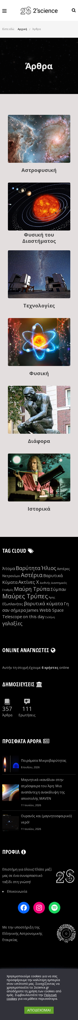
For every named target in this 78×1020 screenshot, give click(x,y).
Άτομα (8, 568)
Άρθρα (36, 29)
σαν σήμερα (14, 610)
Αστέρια (31, 575)
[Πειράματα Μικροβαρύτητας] (10, 764)
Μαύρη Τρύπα (32, 589)
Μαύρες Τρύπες (25, 596)
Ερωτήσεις (27, 715)
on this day (34, 616)
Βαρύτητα (28, 568)
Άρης (52, 597)
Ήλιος (48, 568)
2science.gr (41, 987)
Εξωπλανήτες (12, 604)
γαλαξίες (12, 623)
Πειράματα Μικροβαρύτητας (43, 760)
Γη (66, 603)
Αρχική (22, 29)
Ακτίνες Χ (28, 582)
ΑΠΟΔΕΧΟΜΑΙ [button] (39, 1010)
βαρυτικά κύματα (43, 603)
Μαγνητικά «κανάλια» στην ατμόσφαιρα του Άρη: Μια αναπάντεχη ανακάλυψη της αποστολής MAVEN (43, 789)
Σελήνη (50, 617)
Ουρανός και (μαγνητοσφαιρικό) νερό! (46, 819)
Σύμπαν (58, 589)
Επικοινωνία (17, 891)
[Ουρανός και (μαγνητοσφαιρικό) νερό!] (10, 822)
